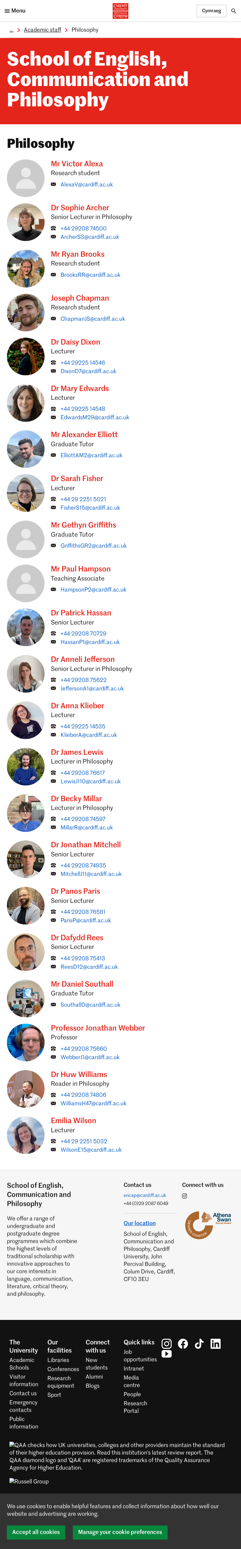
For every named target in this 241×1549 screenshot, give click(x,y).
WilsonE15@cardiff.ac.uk (91, 1150)
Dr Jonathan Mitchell (86, 845)
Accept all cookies (36, 1532)
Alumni (94, 1377)
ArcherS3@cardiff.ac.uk (90, 237)
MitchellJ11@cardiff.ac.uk (91, 874)
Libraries (58, 1360)
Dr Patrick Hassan (81, 613)
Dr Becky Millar (76, 799)
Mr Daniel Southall (82, 984)
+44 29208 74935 (83, 866)
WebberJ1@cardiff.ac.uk (90, 1057)
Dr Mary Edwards (80, 389)
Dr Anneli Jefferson (83, 659)
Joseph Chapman (80, 298)
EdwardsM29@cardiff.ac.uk (95, 418)
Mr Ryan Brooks (77, 254)
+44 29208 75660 (84, 1049)
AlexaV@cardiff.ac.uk (87, 185)
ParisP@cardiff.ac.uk (86, 921)
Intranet (134, 1369)
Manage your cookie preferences (120, 1532)
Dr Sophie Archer (80, 208)
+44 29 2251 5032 (84, 1141)
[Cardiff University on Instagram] (167, 1344)
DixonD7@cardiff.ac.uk (88, 371)
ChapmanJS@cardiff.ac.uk (93, 319)
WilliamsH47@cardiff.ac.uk (93, 1104)
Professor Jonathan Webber (98, 1028)
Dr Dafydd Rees (77, 938)
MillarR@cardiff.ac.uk (87, 828)
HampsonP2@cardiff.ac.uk (93, 590)
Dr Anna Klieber (77, 706)
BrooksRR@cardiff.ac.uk (90, 275)
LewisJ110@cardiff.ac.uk (91, 782)
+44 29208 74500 (84, 229)
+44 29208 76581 (83, 912)
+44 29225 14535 (83, 727)
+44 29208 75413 (83, 959)
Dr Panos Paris (75, 891)
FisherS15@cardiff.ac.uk (90, 508)
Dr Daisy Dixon (75, 342)
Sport (54, 1395)
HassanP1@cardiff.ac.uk (90, 642)
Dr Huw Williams (79, 1075)
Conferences (63, 1369)
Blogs (92, 1386)
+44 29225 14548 (83, 409)
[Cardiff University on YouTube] (167, 1354)
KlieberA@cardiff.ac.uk (89, 735)
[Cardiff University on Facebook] (183, 1344)
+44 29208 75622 (84, 680)
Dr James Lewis (77, 752)
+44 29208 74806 (83, 1095)
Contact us (23, 1393)
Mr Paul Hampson (81, 569)
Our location (140, 1223)
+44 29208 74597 (83, 819)
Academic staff (42, 30)
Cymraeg (211, 10)
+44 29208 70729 (83, 634)
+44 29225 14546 (83, 363)
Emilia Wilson (73, 1121)
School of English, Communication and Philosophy (98, 81)
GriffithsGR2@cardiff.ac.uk (94, 546)
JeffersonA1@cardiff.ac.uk (92, 689)
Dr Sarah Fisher (77, 479)
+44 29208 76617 (83, 773)
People (132, 1394)
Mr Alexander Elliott (84, 435)
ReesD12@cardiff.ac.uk (89, 967)
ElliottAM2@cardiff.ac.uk (91, 455)
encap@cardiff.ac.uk (145, 1195)
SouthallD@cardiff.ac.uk (90, 1005)
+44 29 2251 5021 (83, 499)
